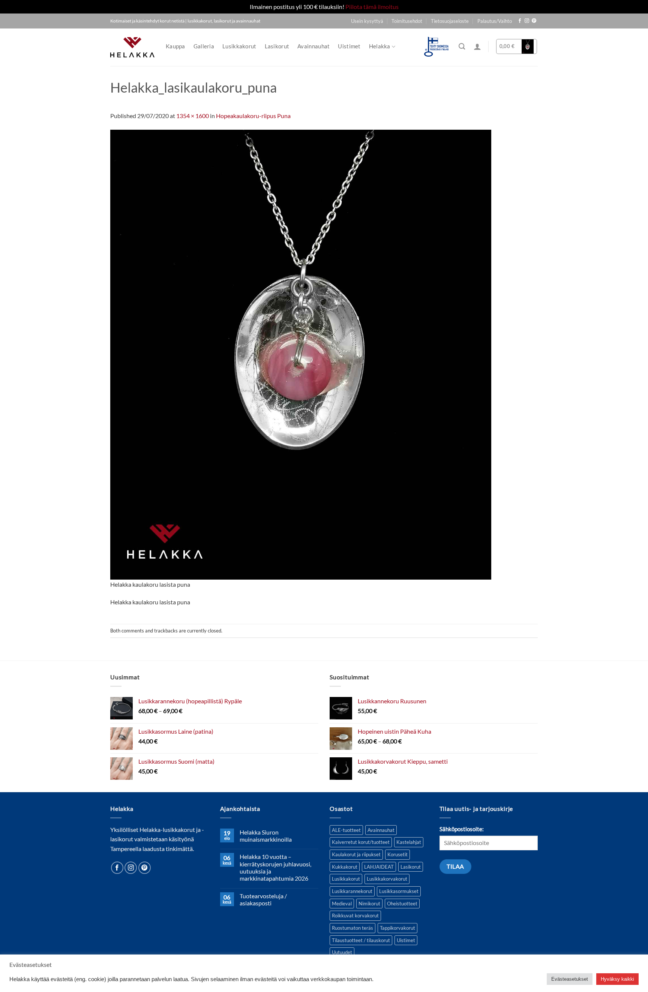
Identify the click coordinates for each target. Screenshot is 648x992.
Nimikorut (369, 904)
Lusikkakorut (239, 46)
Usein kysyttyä (367, 21)
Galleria (204, 46)
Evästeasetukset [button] (569, 979)
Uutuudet (342, 952)
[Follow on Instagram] (527, 21)
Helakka (379, 46)
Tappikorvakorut (397, 928)
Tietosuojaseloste (450, 21)
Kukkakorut (344, 867)
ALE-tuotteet (346, 830)
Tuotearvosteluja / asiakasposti (263, 899)
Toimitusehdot (407, 21)
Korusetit (397, 854)
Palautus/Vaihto (494, 21)
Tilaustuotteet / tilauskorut (361, 940)
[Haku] (462, 46)
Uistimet (349, 46)
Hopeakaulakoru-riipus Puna (253, 115)
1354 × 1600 (192, 115)
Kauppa (175, 46)
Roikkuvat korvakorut (355, 916)
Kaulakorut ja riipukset (356, 854)
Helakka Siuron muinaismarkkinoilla (266, 836)
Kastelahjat (408, 842)
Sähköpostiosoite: (462, 829)
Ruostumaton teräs (352, 928)
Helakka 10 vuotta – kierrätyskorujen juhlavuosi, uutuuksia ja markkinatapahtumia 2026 (275, 867)
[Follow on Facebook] (520, 21)
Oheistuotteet (402, 904)
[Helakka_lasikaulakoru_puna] (300, 353)
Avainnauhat (313, 46)
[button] (477, 46)
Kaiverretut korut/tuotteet (361, 842)
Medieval (342, 904)
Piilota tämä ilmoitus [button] (372, 6)
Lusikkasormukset (398, 891)
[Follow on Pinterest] (534, 21)
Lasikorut (277, 46)
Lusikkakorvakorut (387, 879)
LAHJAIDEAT (379, 867)
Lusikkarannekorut (352, 891)
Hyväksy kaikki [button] (617, 979)
